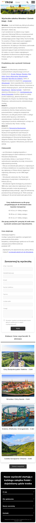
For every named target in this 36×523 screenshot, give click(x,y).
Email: (5, 280)
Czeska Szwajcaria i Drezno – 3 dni (18, 459)
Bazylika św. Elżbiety (15, 78)
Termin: (5, 294)
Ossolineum (6, 90)
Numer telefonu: (8, 287)
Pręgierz (24, 74)
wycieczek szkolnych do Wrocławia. (21, 252)
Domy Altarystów (12, 76)
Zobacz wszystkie (18, 466)
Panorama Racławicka (17, 128)
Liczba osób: (7, 301)
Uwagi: (5, 308)
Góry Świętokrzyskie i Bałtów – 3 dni (18, 369)
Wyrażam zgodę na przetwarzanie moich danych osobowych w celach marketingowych (18, 322)
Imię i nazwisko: (8, 266)
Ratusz (18, 74)
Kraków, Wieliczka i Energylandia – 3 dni (18, 429)
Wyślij (18, 328)
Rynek (13, 74)
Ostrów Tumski (16, 90)
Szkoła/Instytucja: (8, 273)
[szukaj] (27, 2)
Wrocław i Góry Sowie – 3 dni (18, 399)
